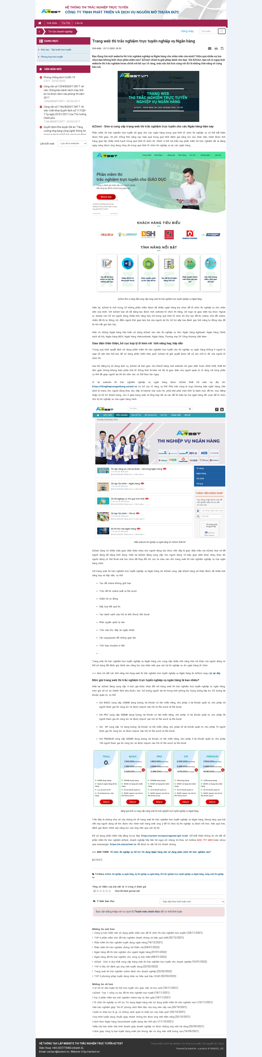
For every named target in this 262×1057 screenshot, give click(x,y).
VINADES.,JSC (217, 1048)
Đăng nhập (187, 31)
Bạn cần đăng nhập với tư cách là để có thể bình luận (139, 911)
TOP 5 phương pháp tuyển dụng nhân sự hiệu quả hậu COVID (127, 976)
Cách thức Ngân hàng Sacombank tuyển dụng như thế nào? (125, 1021)
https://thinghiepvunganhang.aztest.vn (114, 386)
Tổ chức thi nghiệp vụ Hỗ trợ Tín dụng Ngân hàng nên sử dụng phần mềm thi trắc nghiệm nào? (160, 852)
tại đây (216, 673)
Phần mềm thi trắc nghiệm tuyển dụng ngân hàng (120, 942)
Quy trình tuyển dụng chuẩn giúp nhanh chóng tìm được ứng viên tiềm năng (133, 1016)
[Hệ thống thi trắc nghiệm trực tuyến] (51, 10)
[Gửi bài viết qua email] (210, 48)
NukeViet (192, 1048)
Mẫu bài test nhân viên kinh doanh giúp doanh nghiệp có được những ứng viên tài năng (140, 1026)
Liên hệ (79, 23)
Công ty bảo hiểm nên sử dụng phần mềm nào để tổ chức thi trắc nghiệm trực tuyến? (140, 933)
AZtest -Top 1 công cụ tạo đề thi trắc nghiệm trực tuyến (123, 992)
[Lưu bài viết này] (223, 48)
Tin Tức (66, 23)
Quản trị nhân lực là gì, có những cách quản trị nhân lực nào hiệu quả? (131, 1012)
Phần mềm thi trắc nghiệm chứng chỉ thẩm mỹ (119, 947)
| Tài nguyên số (209, 1043)
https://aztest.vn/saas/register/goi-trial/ (164, 835)
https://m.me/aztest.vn (123, 844)
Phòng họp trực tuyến (52, 56)
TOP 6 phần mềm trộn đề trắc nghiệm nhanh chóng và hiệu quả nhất (131, 937)
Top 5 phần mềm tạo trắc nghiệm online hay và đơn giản (124, 997)
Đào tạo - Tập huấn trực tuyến (56, 49)
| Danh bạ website (171, 1043)
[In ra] (217, 48)
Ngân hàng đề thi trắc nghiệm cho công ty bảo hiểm (122, 957)
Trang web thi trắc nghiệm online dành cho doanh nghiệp (125, 971)
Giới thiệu (52, 23)
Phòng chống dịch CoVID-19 (59, 77)
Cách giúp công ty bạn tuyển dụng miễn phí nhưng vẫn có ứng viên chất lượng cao (138, 1031)
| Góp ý (220, 1043)
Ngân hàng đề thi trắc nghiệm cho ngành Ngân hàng (122, 952)
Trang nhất (156, 1043)
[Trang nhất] (40, 23)
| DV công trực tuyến (191, 1043)
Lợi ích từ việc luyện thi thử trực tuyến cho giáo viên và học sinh (127, 988)
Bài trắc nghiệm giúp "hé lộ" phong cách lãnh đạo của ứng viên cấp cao (132, 1007)
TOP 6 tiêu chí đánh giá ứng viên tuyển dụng (118, 966)
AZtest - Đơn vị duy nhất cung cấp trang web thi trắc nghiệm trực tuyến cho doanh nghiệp (142, 961)
